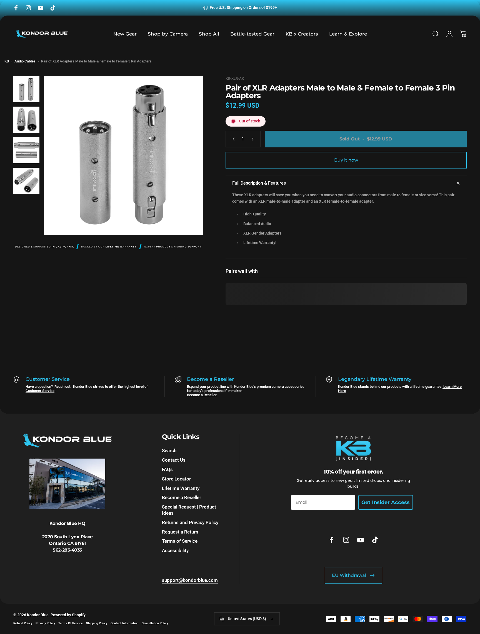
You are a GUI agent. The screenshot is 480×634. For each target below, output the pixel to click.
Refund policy (22, 623)
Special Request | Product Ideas (189, 510)
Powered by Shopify (68, 615)
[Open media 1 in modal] (123, 155)
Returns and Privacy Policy (190, 522)
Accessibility (175, 550)
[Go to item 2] (26, 120)
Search (169, 450)
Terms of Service (180, 541)
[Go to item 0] (26, 89)
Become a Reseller (202, 395)
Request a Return (180, 532)
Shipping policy (96, 623)
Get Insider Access (385, 502)
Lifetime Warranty (180, 488)
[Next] (188, 167)
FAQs (167, 469)
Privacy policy (45, 623)
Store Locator (176, 479)
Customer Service (40, 391)
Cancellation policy (155, 623)
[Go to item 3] (26, 150)
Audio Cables (25, 61)
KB (6, 61)
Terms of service (70, 623)
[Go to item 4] (26, 181)
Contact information (124, 623)
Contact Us (174, 460)
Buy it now (346, 160)
